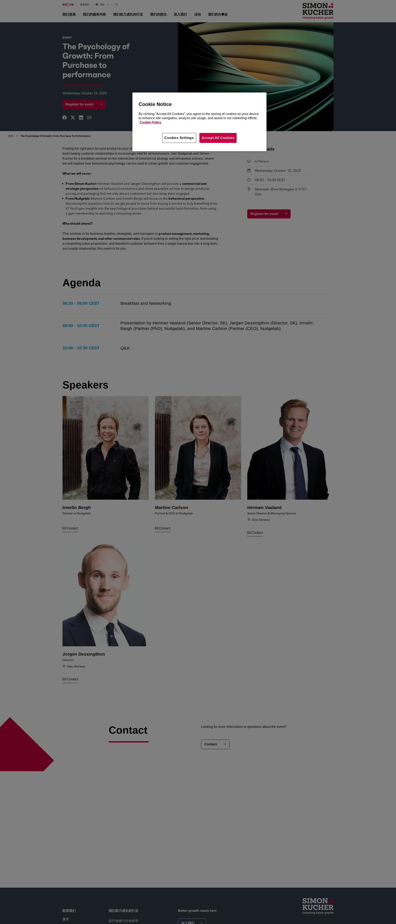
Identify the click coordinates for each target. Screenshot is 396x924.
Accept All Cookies (218, 137)
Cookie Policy (150, 122)
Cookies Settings (179, 137)
